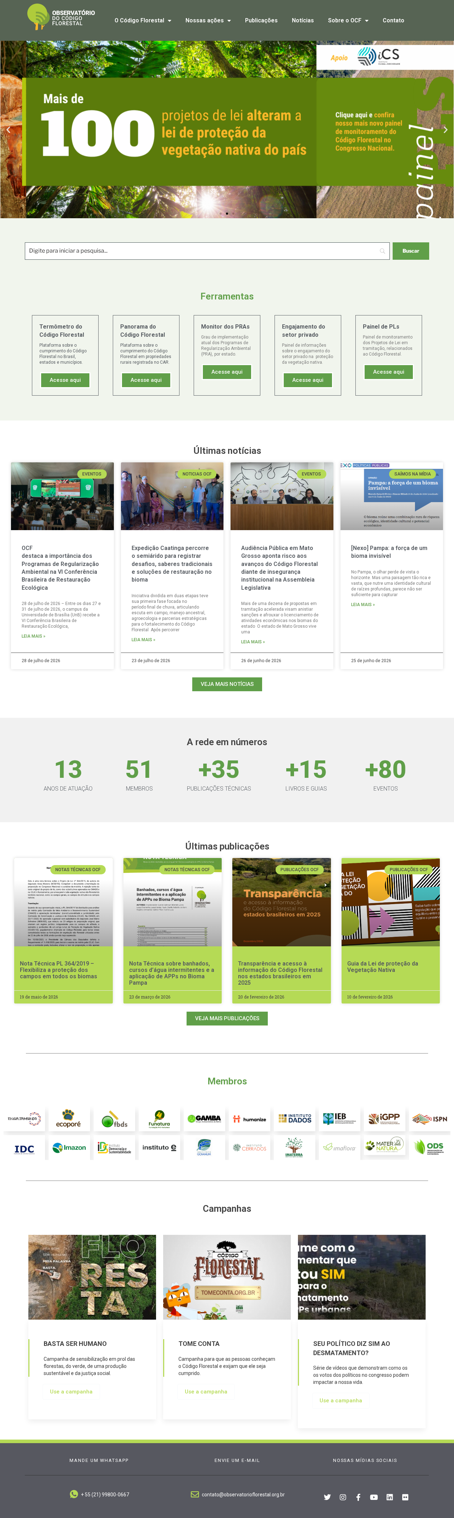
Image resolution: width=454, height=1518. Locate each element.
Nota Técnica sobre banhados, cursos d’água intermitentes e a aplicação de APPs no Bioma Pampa (171, 973)
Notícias (303, 20)
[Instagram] (343, 1497)
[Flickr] (405, 1497)
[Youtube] (374, 1497)
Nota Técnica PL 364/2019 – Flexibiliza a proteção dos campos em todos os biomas (58, 970)
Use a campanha (71, 1391)
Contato (393, 20)
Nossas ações (205, 20)
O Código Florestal (139, 20)
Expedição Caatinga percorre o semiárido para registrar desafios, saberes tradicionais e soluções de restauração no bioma (172, 564)
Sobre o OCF (344, 20)
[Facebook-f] (358, 1497)
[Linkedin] (389, 1497)
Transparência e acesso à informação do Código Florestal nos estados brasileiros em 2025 (280, 973)
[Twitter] (327, 1497)
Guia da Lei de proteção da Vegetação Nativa (382, 966)
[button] (8, 129)
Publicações (261, 20)
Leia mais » (33, 636)
